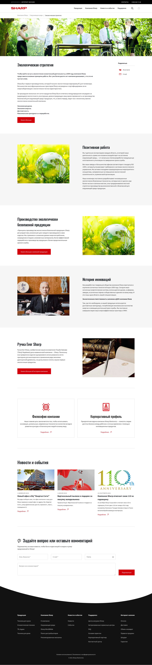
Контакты (124, 2)
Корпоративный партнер (97, 637)
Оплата (123, 621)
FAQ (89, 629)
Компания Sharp (91, 8)
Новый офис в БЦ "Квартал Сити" (33, 496)
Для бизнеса (15, 2)
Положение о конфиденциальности (84, 654)
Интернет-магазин (28, 2)
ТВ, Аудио (20, 629)
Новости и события (107, 8)
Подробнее (21, 511)
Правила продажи (127, 633)
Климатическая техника (26, 625)
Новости (71, 621)
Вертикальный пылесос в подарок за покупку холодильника (74, 498)
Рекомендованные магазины (51, 637)
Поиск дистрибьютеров (49, 633)
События (71, 625)
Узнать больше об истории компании (34, 371)
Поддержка (122, 8)
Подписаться (126, 572)
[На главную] (19, 8)
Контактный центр (95, 642)
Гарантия (124, 642)
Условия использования (64, 654)
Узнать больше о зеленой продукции (34, 252)
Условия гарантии (94, 633)
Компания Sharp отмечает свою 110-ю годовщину (116, 498)
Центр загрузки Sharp (96, 621)
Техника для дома (23, 633)
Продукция (78, 8)
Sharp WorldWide (47, 629)
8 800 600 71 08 (136, 2)
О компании (45, 621)
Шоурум (124, 637)
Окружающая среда (48, 625)
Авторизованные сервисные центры (101, 625)
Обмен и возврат (127, 629)
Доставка (124, 625)
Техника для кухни (24, 621)
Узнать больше (26, 120)
